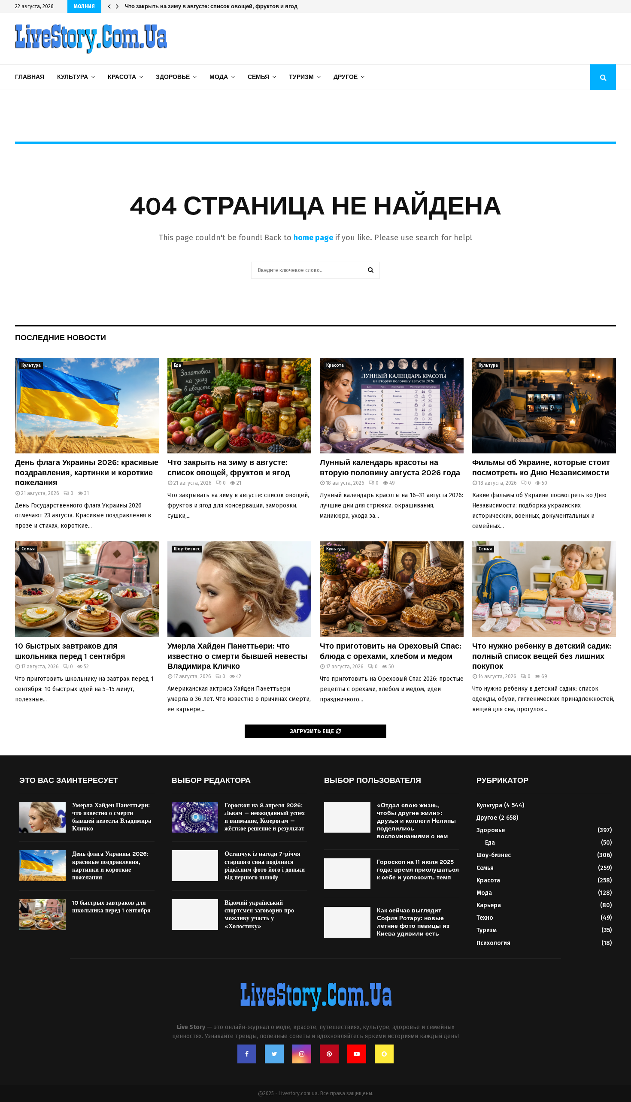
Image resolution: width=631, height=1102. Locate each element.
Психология (493, 943)
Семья (258, 77)
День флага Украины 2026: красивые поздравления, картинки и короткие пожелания (86, 472)
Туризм (301, 77)
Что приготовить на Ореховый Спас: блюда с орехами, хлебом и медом (390, 651)
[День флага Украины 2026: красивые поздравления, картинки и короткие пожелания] (87, 405)
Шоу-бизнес (187, 549)
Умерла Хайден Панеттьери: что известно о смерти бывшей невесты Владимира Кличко (237, 656)
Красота (122, 77)
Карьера (488, 905)
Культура (72, 77)
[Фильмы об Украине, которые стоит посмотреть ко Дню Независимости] (544, 405)
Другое (346, 77)
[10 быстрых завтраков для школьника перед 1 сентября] (87, 589)
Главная (29, 77)
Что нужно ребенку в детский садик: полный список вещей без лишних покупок (541, 656)
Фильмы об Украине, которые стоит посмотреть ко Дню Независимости (541, 467)
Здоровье (173, 77)
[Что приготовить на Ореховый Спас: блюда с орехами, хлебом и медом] (392, 589)
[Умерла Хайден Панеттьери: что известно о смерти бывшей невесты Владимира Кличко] (239, 589)
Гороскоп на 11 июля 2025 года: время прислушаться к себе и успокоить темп (418, 869)
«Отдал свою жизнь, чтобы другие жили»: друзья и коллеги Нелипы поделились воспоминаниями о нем (416, 821)
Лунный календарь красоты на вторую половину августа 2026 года (217, 6)
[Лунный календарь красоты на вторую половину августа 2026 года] (392, 405)
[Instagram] (301, 1054)
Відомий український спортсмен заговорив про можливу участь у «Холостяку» (259, 914)
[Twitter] (274, 1054)
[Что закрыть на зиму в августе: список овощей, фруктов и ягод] (239, 405)
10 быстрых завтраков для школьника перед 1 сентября (70, 651)
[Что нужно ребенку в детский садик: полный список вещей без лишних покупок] (544, 589)
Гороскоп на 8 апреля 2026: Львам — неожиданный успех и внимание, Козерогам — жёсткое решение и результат (264, 817)
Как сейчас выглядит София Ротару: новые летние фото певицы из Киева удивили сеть (413, 922)
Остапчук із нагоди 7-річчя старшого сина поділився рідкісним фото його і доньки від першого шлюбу (264, 865)
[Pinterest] (329, 1054)
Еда (177, 365)
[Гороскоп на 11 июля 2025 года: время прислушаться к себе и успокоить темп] (347, 873)
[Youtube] (356, 1054)
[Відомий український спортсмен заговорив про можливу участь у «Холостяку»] (195, 914)
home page (313, 237)
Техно (484, 917)
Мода (218, 77)
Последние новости (60, 337)
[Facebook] (246, 1054)
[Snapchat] (384, 1054)
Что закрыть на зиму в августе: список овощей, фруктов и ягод (228, 467)
